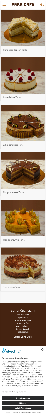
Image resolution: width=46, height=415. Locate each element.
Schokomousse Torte (13, 145)
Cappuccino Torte (11, 287)
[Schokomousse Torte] (23, 123)
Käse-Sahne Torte (12, 97)
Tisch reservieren (23, 315)
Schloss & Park (23, 323)
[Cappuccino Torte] (23, 266)
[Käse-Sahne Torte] (23, 75)
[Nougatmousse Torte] (23, 170)
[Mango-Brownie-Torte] (23, 218)
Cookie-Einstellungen (23, 337)
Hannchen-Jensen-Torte (15, 50)
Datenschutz (23, 332)
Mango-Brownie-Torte (14, 240)
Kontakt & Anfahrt (23, 329)
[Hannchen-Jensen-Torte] (23, 28)
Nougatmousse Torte (13, 192)
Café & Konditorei (23, 320)
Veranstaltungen (23, 326)
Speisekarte (23, 317)
